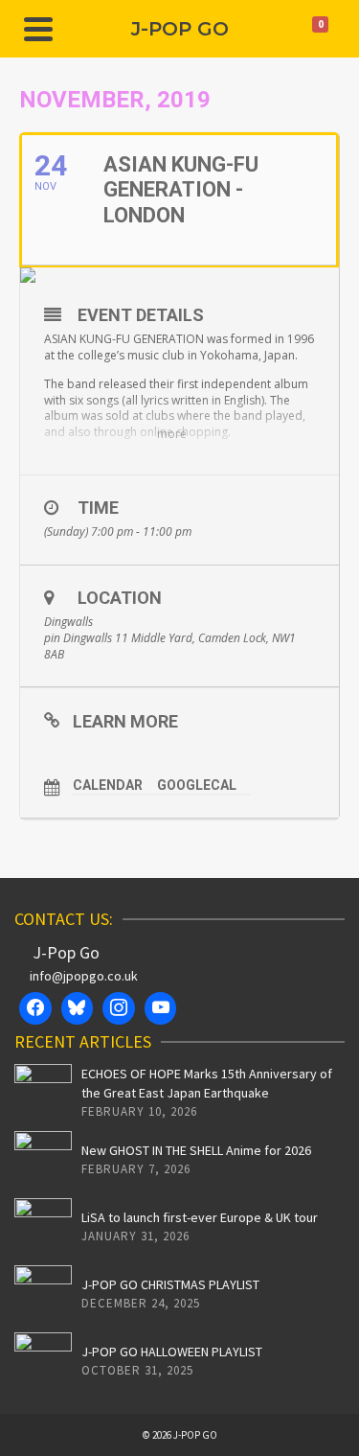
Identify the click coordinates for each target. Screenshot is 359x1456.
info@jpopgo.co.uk (84, 975)
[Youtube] (161, 1008)
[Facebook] (35, 1008)
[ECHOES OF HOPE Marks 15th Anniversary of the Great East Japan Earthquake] (43, 1092)
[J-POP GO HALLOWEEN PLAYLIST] (43, 1361)
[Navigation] (38, 29)
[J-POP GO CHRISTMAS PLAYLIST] (43, 1294)
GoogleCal (196, 785)
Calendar (108, 785)
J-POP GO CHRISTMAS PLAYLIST (170, 1284)
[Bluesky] (77, 1008)
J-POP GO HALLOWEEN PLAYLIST (171, 1351)
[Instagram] (119, 1008)
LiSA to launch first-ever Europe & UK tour (199, 1217)
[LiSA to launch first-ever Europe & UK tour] (43, 1227)
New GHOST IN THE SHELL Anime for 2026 (196, 1150)
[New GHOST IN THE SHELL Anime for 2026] (43, 1160)
